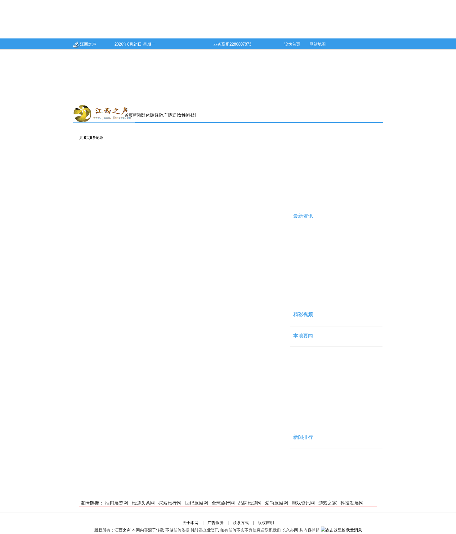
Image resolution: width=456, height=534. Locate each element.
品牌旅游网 (250, 502)
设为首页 (292, 44)
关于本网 (190, 522)
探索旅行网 (169, 502)
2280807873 (240, 44)
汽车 (164, 115)
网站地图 (318, 44)
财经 (155, 115)
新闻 (137, 115)
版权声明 (266, 522)
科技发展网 (352, 502)
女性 (182, 115)
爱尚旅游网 (276, 502)
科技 (191, 115)
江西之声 (88, 44)
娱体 (146, 115)
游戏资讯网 (303, 502)
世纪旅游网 (196, 502)
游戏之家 (327, 502)
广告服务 (216, 522)
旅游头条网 (143, 502)
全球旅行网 (223, 502)
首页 (129, 115)
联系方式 (241, 522)
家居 (173, 115)
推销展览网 (116, 502)
